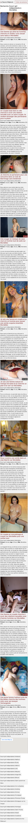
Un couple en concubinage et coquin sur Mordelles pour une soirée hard (12, 536)
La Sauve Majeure (6, 2)
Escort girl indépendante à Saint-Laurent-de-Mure (12, 782)
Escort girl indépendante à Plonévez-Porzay (12, 798)
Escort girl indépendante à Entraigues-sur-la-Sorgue (13, 802)
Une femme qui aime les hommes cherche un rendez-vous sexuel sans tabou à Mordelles (13, 33)
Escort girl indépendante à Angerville (10, 774)
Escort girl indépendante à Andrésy (10, 789)
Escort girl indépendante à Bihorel (9, 777)
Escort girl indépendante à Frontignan (10, 795)
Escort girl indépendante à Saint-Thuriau (11, 809)
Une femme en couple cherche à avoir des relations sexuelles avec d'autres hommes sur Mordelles (13, 616)
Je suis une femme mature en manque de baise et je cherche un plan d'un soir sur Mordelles (13, 384)
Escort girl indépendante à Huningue (10, 806)
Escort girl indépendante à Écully (9, 762)
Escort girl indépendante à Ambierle (10, 756)
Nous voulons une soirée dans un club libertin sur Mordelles (13, 459)
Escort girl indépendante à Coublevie (10, 815)
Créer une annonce (21, 2)
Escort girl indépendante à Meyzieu (10, 771)
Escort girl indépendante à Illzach (9, 812)
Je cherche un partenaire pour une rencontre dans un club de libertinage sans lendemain (13, 177)
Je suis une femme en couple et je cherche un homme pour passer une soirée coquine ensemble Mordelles (13, 322)
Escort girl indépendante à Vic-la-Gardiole (12, 786)
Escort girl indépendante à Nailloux (10, 759)
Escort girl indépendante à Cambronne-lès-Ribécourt (12, 820)
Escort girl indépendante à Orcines (10, 792)
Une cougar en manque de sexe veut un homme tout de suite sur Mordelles (13, 241)
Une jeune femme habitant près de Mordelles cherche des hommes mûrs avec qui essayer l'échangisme (13, 700)
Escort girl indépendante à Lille (9, 768)
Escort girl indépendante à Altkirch (10, 765)
